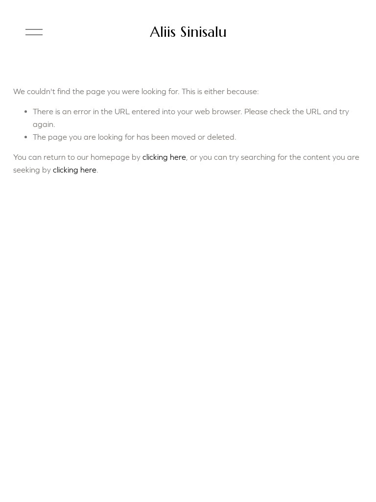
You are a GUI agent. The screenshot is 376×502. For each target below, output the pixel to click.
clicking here (164, 156)
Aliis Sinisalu (188, 32)
